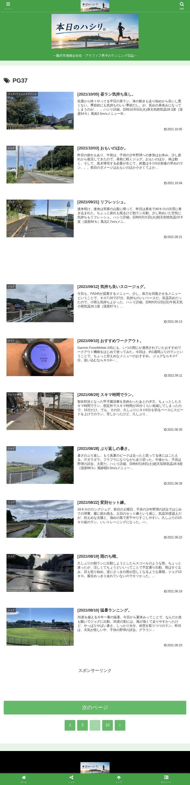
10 (107, 725)
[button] (176, 656)
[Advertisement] (95, 260)
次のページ (95, 707)
